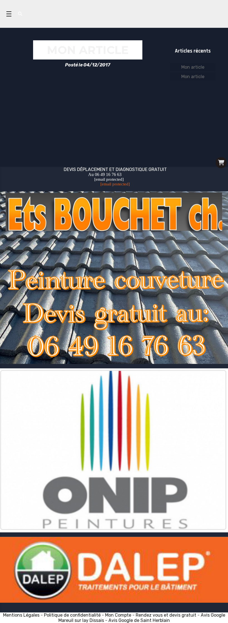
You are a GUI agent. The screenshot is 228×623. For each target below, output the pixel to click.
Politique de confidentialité (72, 615)
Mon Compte (118, 615)
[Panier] (221, 162)
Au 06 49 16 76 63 (105, 174)
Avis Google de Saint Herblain (139, 620)
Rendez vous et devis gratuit (166, 615)
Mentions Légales (21, 615)
